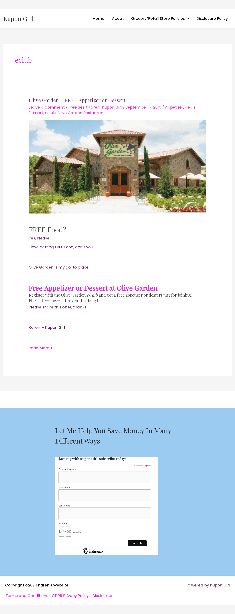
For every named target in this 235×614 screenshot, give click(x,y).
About (118, 18)
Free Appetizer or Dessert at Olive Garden (93, 287)
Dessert (36, 112)
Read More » (40, 347)
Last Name (64, 505)
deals (190, 107)
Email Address (67, 469)
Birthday (62, 523)
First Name (64, 487)
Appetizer (174, 107)
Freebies (76, 107)
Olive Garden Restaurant (81, 112)
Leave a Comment (47, 107)
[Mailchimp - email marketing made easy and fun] (93, 553)
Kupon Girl (18, 18)
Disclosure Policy (212, 18)
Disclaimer (102, 595)
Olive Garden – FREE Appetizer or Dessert (77, 100)
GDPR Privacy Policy (70, 595)
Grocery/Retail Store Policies (158, 18)
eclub (50, 112)
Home (98, 18)
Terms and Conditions (27, 595)
